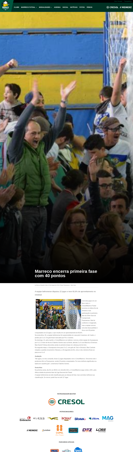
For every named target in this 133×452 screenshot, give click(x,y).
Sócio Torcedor (118, 1)
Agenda (57, 7)
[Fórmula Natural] (73, 434)
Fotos (82, 7)
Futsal (61, 285)
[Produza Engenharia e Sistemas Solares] (45, 435)
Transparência (128, 1)
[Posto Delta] (94, 419)
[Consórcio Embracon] (25, 420)
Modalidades (44, 7)
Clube (16, 7)
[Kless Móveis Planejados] (39, 419)
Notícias (73, 7)
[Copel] (59, 435)
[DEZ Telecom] (87, 432)
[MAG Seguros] (107, 421)
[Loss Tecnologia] (100, 432)
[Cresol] (66, 405)
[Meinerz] (32, 431)
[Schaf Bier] (66, 420)
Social (65, 7)
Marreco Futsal (28, 7)
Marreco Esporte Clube (42, 285)
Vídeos (89, 7)
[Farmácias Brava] (80, 419)
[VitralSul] (52, 419)
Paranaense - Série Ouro (70, 285)
